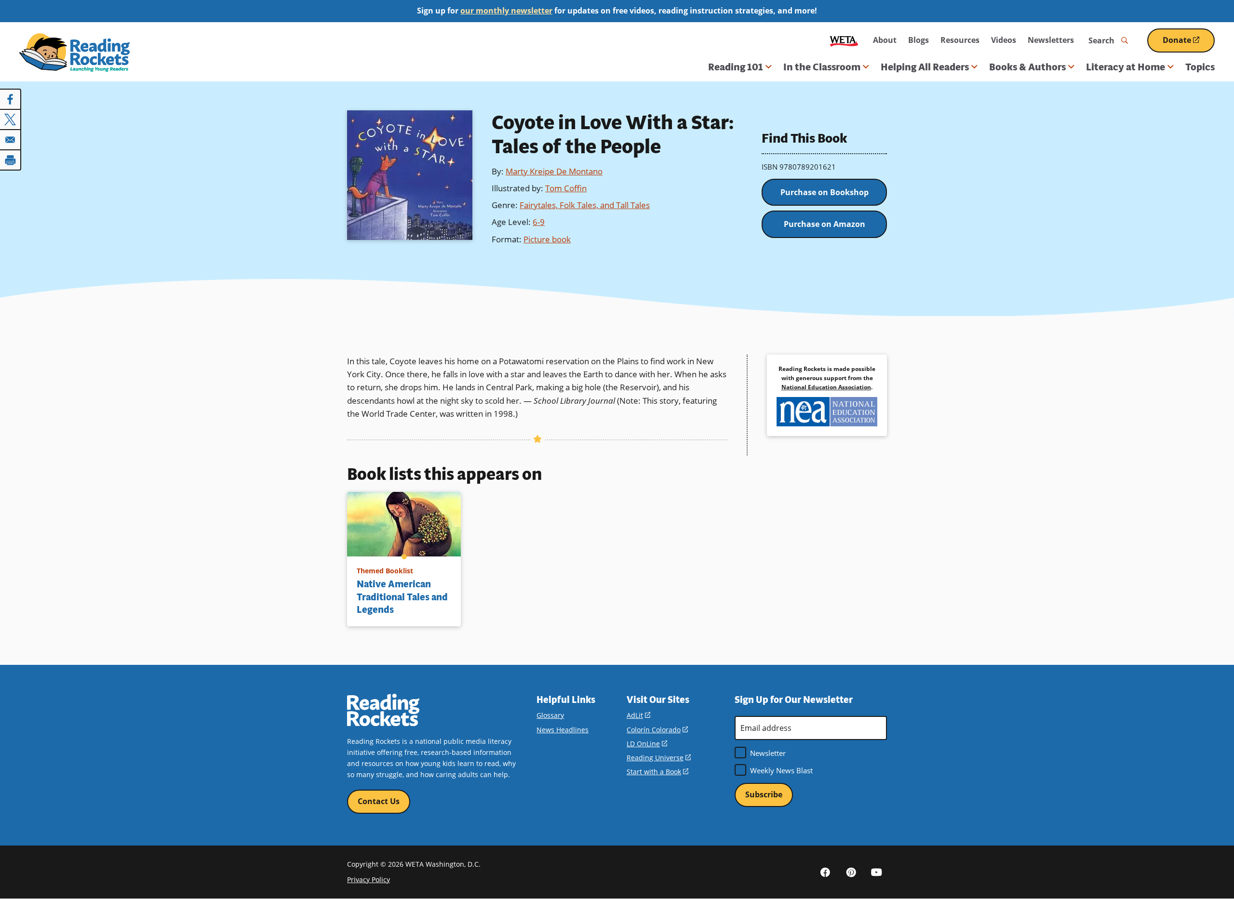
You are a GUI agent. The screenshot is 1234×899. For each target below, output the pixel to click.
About (885, 40)
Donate (1189, 44)
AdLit (638, 715)
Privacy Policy (368, 879)
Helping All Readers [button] (925, 67)
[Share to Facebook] (10, 99)
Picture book (547, 239)
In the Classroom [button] (821, 67)
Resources (959, 40)
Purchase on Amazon (824, 224)
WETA (844, 40)
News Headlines (563, 729)
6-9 (539, 221)
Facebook (825, 872)
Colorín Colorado (657, 729)
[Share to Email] (10, 139)
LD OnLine (647, 743)
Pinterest (850, 872)
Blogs (918, 40)
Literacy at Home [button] (1125, 67)
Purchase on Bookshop (824, 192)
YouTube (876, 872)
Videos (1003, 40)
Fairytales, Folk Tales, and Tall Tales (585, 205)
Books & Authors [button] (1027, 67)
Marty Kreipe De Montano (554, 171)
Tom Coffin (566, 188)
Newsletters (1051, 40)
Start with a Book (657, 771)
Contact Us (379, 801)
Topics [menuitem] (1200, 67)
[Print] (10, 160)
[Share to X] (10, 119)
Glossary (550, 715)
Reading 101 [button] (735, 67)
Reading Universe (659, 757)
